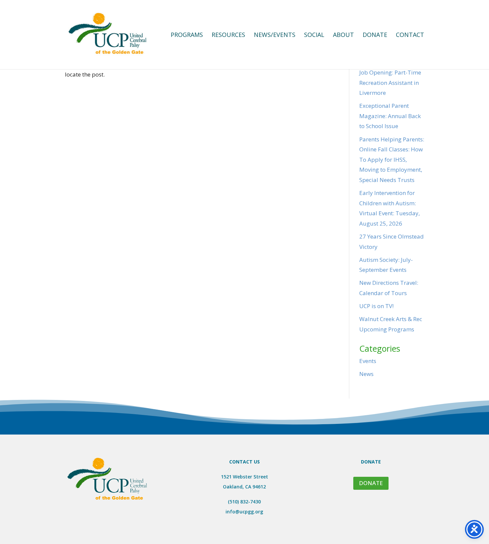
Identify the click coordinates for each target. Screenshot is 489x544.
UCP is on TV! (376, 306)
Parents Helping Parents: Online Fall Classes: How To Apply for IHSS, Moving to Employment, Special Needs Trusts (391, 159)
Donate (375, 35)
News (366, 374)
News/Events (274, 35)
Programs (187, 35)
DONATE (371, 483)
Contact (410, 35)
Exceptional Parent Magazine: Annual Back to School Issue (390, 116)
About (343, 35)
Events (367, 361)
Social (314, 35)
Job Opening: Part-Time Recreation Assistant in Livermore (390, 82)
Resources (228, 35)
